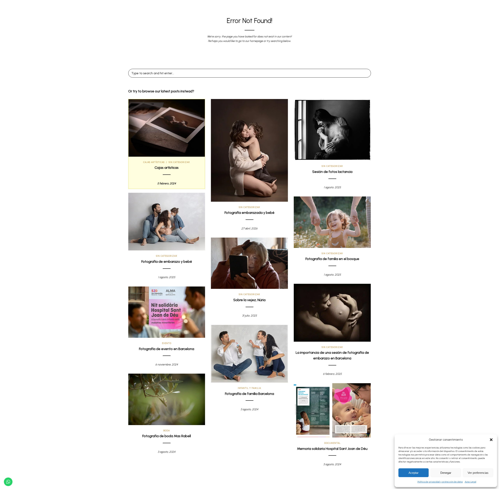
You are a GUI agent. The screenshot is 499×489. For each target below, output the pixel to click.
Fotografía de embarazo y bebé (166, 261)
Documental (332, 443)
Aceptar (413, 472)
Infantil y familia (249, 388)
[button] (491, 440)
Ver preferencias (478, 472)
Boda (166, 430)
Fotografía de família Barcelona (249, 394)
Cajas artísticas (154, 162)
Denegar (445, 472)
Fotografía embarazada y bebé (249, 212)
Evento (166, 343)
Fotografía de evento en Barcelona (166, 349)
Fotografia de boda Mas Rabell (166, 436)
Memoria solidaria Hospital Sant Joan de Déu (332, 449)
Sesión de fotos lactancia (332, 172)
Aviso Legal (470, 481)
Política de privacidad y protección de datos (440, 481)
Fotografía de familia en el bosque (332, 259)
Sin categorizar (179, 162)
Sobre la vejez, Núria (249, 300)
